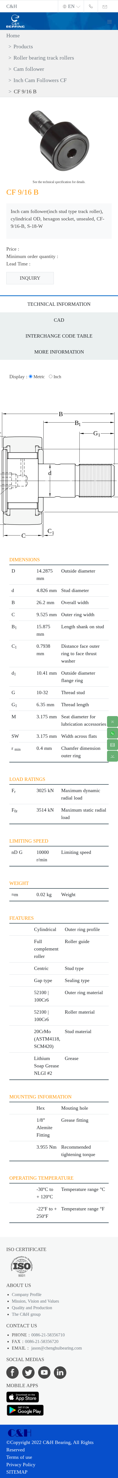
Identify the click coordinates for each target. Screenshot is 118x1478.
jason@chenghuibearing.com (56, 1348)
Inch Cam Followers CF (40, 80)
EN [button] (71, 6)
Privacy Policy (20, 1464)
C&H (11, 6)
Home (13, 35)
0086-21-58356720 (41, 1341)
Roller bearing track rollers (43, 58)
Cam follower (28, 69)
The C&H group (26, 1314)
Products (23, 46)
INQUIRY (30, 278)
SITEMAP (16, 1472)
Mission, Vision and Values (35, 1301)
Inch (56, 376)
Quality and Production (32, 1307)
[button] (111, 21)
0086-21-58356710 (48, 1335)
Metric (38, 376)
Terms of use (19, 1457)
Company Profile (26, 1294)
